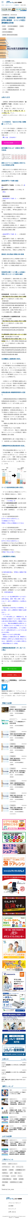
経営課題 (21, 1179)
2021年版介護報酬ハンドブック (11, 142)
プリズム (20, 1176)
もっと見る (23, 1059)
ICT (13, 1166)
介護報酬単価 (11, 29)
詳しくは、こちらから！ (9, 137)
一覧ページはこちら (12, 668)
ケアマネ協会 (5, 1176)
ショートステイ (13, 801)
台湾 (11, 1173)
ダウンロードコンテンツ (13, 719)
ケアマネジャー (6, 1166)
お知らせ (3, 1062)
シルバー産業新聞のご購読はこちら (11, 675)
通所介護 (11, 776)
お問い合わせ (12, 1211)
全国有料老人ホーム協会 (16, 1182)
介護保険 (21, 26)
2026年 (4, 1163)
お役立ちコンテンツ (13, 1140)
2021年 (3, 26)
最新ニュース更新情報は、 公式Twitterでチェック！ (14, 681)
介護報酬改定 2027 (20, 1169)
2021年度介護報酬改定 (12, 26)
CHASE (11, 727)
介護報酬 (4, 29)
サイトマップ (12, 1208)
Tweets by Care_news (8, 1189)
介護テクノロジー (12, 1163)
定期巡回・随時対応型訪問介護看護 (9, 34)
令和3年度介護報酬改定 (7, 31)
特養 (3, 1185)
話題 (10, 1090)
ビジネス (13, 1176)
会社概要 (10, 1205)
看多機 (15, 1179)
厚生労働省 (5, 1182)
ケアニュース (19, 1166)
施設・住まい (18, 1173)
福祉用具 (4, 1169)
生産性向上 (5, 1173)
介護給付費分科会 (6, 1179)
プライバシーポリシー (14, 1203)
